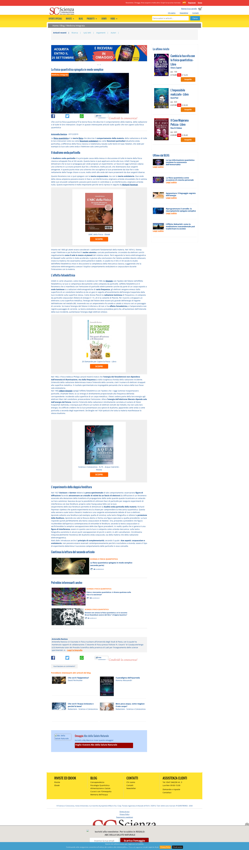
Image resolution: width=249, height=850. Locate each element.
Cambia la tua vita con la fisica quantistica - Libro (183, 60)
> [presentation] (100, 64)
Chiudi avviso (177, 847)
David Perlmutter (75, 680)
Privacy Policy (165, 847)
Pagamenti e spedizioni (124, 817)
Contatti (195, 13)
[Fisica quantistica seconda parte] (92, 566)
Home (55, 25)
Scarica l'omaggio (134, 840)
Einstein (109, 281)
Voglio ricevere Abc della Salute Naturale (96, 744)
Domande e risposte (171, 789)
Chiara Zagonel (176, 67)
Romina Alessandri (124, 680)
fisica (81, 138)
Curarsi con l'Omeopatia (100, 791)
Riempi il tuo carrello (189, 8)
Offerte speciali (55, 18)
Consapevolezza (97, 782)
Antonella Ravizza (59, 134)
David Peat (174, 97)
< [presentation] (97, 64)
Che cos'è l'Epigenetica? (78, 677)
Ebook (57, 785)
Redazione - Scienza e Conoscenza (83, 709)
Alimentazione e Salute (100, 788)
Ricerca (75, 32)
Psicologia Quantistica (99, 785)
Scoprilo (188, 79)
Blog (81, 18)
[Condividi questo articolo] (58, 117)
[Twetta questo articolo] (72, 117)
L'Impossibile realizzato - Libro (180, 92)
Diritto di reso (124, 811)
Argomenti (100, 32)
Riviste (69, 18)
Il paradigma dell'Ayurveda (128, 677)
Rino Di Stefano (176, 128)
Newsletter (184, 13)
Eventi (104, 18)
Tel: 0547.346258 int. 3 (172, 782)
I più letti (87, 32)
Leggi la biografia (74, 650)
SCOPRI (99, 239)
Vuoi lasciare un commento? (64, 666)
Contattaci (167, 792)
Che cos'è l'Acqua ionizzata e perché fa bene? (81, 705)
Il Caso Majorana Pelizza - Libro (180, 122)
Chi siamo (171, 13)
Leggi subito (158, 167)
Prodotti (91, 18)
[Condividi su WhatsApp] (87, 117)
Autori (113, 32)
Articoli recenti (59, 32)
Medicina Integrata (75, 25)
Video (112, 18)
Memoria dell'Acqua (99, 794)
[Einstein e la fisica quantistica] (91, 616)
